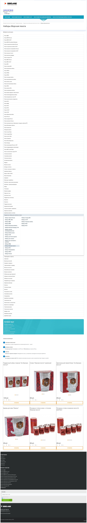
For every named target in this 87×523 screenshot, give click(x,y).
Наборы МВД (8, 244)
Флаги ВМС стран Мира (9, 149)
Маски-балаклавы (7, 175)
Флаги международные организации (11, 147)
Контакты (2, 465)
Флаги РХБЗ (6, 75)
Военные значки (7, 164)
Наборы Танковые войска (27, 221)
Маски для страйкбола (8, 180)
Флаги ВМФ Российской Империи (10, 42)
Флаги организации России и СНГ (10, 145)
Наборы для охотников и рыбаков (10, 241)
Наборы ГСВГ (8, 234)
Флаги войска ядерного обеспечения (11, 92)
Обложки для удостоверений (9, 274)
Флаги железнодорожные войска (10, 94)
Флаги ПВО (6, 85)
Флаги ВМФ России (8, 37)
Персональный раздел (5, 513)
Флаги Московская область (9, 125)
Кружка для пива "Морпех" (11, 408)
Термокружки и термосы (9, 256)
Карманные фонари (8, 282)
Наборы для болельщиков (11, 236)
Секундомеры (7, 296)
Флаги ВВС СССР (7, 61)
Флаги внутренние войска (9, 68)
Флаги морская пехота (8, 53)
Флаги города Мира (8, 134)
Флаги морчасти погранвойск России (11, 48)
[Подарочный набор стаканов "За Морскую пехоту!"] (16, 381)
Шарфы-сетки (7, 311)
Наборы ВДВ (8, 221)
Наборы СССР (25, 219)
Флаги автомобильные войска (10, 79)
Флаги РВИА (6, 72)
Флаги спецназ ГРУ (8, 57)
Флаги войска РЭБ (7, 88)
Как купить (2, 458)
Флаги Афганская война (9, 114)
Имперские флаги (7, 129)
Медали (5, 162)
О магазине (3, 461)
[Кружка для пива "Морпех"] (16, 426)
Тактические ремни (8, 306)
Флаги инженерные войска (9, 90)
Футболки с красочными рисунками (11, 182)
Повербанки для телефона (9, 280)
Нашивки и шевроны (8, 263)
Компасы (6, 285)
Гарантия (2, 463)
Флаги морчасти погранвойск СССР (11, 50)
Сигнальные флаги (8, 153)
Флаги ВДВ (6, 35)
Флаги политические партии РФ (10, 151)
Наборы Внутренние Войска (11, 225)
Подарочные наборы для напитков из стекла (13, 215)
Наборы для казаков (9, 238)
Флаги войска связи (8, 81)
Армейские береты (8, 171)
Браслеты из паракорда (9, 304)
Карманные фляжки (8, 210)
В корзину (16, 402)
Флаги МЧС (6, 101)
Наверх (85, 520)
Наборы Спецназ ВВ (26, 217)
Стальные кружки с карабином (10, 208)
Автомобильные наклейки (9, 269)
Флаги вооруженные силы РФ (10, 96)
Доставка (2, 460)
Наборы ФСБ (24, 223)
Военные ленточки (8, 267)
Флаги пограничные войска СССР (10, 46)
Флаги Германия (7, 138)
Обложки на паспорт (8, 278)
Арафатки (6, 177)
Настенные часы (7, 195)
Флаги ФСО (6, 107)
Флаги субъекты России (8, 120)
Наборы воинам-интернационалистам (9, 230)
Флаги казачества (7, 127)
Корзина (5, 12)
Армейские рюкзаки (8, 313)
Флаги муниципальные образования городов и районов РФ (15, 123)
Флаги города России (8, 118)
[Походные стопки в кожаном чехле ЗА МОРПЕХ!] (69, 427)
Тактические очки (7, 300)
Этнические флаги (7, 158)
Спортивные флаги (8, 156)
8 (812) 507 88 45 (8, 10)
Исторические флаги (8, 160)
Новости (2, 457)
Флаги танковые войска (8, 77)
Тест (4, 498)
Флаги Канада (7, 142)
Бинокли (6, 289)
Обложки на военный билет (9, 276)
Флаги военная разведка (9, 55)
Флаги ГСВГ (6, 112)
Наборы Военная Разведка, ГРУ (12, 227)
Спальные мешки (7, 287)
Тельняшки (6, 188)
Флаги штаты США (7, 136)
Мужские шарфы (7, 191)
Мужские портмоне (8, 271)
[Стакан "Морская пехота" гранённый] (43, 381)
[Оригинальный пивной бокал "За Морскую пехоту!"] (69, 381)
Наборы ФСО (24, 225)
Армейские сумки (7, 315)
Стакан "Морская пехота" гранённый (40, 363)
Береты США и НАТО (8, 173)
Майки (5, 186)
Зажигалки (6, 258)
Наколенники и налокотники (9, 302)
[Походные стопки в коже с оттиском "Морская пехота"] (43, 427)
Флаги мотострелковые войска (10, 83)
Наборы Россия (8, 253)
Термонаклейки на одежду (9, 265)
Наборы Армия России (10, 217)
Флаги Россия (7, 116)
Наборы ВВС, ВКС (9, 219)
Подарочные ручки (8, 204)
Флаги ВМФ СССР (7, 40)
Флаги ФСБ (6, 105)
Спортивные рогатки (8, 293)
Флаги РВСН (6, 70)
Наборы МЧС (8, 247)
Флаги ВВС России (8, 59)
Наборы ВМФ (8, 223)
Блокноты (6, 201)
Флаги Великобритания (8, 140)
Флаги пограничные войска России (11, 44)
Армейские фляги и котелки (9, 212)
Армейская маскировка (8, 298)
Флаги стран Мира (7, 131)
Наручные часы (7, 193)
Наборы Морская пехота (10, 245)
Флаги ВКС (6, 64)
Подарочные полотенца (9, 197)
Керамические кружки (8, 206)
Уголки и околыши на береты (10, 169)
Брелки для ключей (8, 261)
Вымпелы (6, 199)
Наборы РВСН (8, 251)
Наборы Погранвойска (10, 249)
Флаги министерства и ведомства (10, 99)
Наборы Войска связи (9, 232)
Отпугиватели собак (8, 291)
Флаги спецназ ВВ (7, 66)
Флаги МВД (6, 103)
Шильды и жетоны (7, 166)
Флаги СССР (6, 110)
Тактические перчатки (8, 309)
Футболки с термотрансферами (10, 184)
